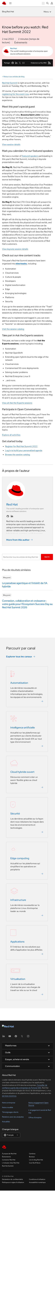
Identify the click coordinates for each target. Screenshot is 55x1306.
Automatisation (19, 682)
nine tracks (21, 263)
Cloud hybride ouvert (22, 772)
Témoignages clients (10, 1112)
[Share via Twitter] (19, 62)
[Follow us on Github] (7, 516)
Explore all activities (11, 435)
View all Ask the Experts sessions (17, 403)
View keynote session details (15, 249)
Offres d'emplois (34, 1117)
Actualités (6, 1121)
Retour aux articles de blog (13, 76)
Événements (20, 42)
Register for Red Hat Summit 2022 (21, 446)
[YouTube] (9, 1037)
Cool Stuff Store (34, 1163)
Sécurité (15, 813)
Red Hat (13, 48)
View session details (11, 144)
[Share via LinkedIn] (16, 62)
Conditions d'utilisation (37, 1179)
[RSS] (49, 62)
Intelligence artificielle (22, 727)
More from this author (18, 539)
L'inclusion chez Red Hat (10, 1163)
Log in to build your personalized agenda (23, 450)
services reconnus (9, 1096)
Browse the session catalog (17, 454)
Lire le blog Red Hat (36, 1160)
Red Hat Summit (9, 83)
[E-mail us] (23, 62)
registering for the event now (15, 94)
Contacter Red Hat (8, 1160)
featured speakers (30, 156)
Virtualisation (17, 979)
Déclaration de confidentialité (12, 1179)
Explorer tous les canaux (19, 656)
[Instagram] (28, 1037)
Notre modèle (7, 1107)
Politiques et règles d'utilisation (13, 1182)
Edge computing (19, 858)
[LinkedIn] (3, 1037)
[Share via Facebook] (12, 62)
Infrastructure (18, 900)
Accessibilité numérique (37, 1182)
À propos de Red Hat (9, 1154)
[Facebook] (15, 1037)
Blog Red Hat (8, 11)
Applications (17, 941)
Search (47, 557)
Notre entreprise (8, 1102)
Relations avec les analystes (13, 1117)
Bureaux (32, 1157)
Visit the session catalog (13, 329)
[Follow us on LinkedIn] (11, 516)
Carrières (32, 1154)
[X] (22, 1037)
